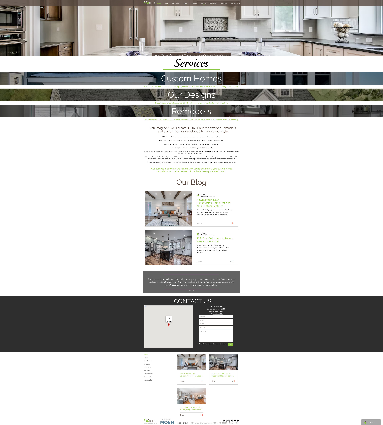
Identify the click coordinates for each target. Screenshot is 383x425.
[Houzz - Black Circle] (232, 421)
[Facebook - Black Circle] (224, 421)
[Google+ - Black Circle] (238, 421)
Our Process (148, 361)
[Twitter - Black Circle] (227, 421)
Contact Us (148, 377)
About (146, 358)
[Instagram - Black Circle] (229, 421)
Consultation (148, 374)
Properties (147, 367)
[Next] (237, 282)
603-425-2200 (218, 314)
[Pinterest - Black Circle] (235, 421)
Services (147, 364)
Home (146, 354)
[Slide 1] (192, 290)
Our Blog (191, 182)
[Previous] (146, 282)
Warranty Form (149, 380)
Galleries (147, 370)
